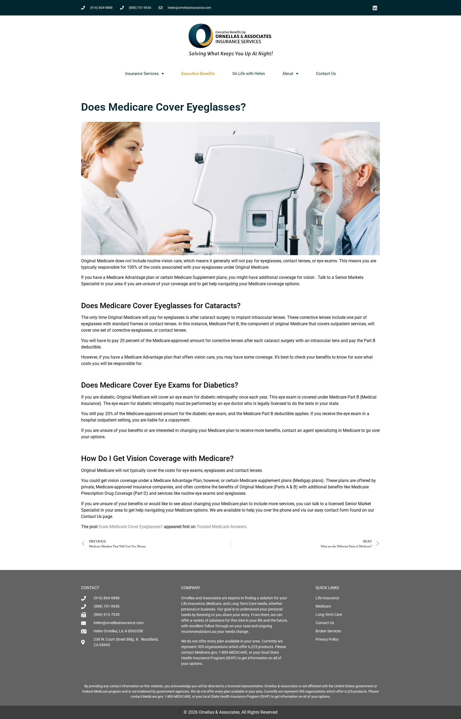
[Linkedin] (375, 8)
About (288, 73)
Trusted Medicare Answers (221, 526)
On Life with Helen (248, 73)
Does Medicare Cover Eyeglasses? (131, 526)
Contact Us (326, 73)
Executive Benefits (198, 73)
